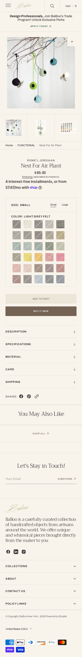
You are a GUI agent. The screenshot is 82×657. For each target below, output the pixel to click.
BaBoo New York (28, 616)
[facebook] (21, 397)
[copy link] (36, 397)
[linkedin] (16, 551)
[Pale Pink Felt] (60, 257)
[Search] (52, 6)
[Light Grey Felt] (60, 224)
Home (9, 145)
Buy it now (41, 311)
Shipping (27, 177)
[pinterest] (29, 397)
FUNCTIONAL (26, 145)
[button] (7, 6)
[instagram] (23, 551)
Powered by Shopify (56, 616)
